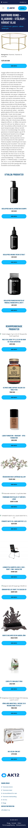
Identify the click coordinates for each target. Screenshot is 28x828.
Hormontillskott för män (10, 793)
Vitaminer (11, 54)
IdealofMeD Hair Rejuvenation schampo (14, 209)
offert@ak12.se (23, 2)
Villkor (19, 823)
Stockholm (5, 2)
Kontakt (14, 823)
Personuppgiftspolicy (8, 825)
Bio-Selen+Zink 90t (14, 751)
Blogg (4, 803)
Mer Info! (14, 66)
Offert (22, 8)
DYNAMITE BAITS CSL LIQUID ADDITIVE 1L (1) (14, 521)
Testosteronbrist (8, 787)
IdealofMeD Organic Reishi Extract (14, 254)
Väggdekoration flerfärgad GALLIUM (14, 477)
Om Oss (5, 800)
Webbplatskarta (21, 825)
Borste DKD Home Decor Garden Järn (14, 635)
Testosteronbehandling (9, 796)
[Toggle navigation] (3, 8)
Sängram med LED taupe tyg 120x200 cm (14, 589)
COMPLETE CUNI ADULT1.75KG (14, 681)
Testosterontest (7, 790)
